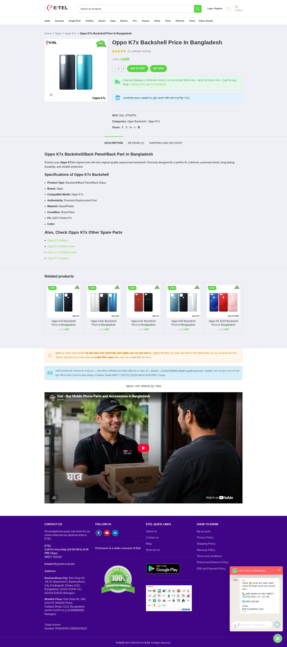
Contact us (152, 537)
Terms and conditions (209, 556)
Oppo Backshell (136, 121)
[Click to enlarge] (51, 95)
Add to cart (137, 68)
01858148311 (138, 84)
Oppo (58, 33)
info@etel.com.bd (63, 564)
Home (48, 33)
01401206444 (158, 84)
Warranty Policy (206, 550)
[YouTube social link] (107, 533)
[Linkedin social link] (131, 127)
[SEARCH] (198, 9)
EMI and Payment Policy (211, 568)
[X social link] (126, 127)
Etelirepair (101, 548)
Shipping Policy (206, 543)
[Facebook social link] (122, 127)
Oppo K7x (71, 33)
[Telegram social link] (139, 127)
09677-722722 (53, 557)
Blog (148, 543)
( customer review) (139, 51)
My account (203, 531)
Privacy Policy (205, 537)
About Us (151, 531)
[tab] (113, 141)
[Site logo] (58, 8)
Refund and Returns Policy (213, 562)
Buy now (158, 68)
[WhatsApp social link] (135, 127)
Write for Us (153, 550)
